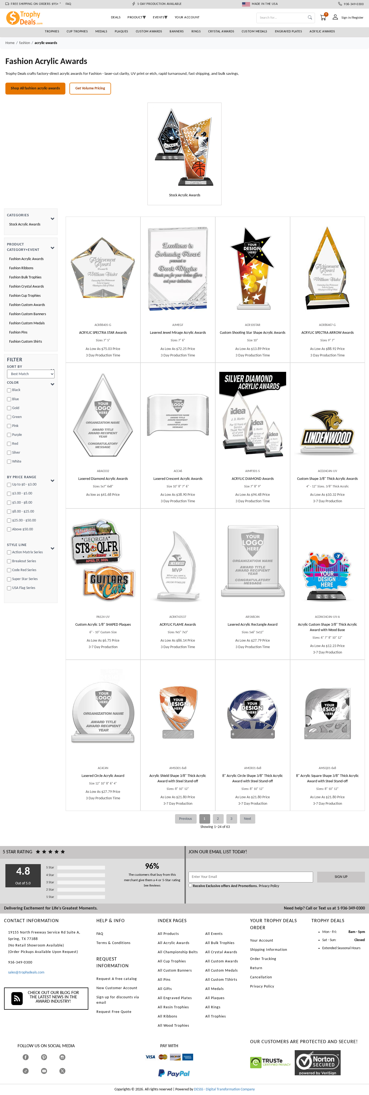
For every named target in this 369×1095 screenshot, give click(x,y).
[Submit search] (310, 18)
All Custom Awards (221, 961)
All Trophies (215, 1017)
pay (158, 1081)
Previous (186, 819)
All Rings (212, 1007)
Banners (177, 31)
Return (256, 968)
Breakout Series (24, 561)
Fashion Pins (18, 332)
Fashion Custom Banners (27, 314)
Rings (196, 31)
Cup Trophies (77, 31)
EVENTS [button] (158, 17)
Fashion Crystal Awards (26, 286)
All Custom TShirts (221, 980)
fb (31, 1057)
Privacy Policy (268, 886)
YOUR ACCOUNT (187, 17)
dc (171, 1063)
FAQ (68, 4)
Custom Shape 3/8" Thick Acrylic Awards (327, 479)
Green (17, 417)
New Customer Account (116, 988)
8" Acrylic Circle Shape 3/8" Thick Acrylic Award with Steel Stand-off (252, 778)
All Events (214, 934)
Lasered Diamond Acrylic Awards (103, 479)
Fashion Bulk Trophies (25, 277)
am (184, 1063)
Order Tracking (263, 959)
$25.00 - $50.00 (24, 520)
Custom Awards (149, 31)
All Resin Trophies (173, 1007)
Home (10, 43)
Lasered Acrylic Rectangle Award (252, 625)
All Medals (214, 989)
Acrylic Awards (322, 31)
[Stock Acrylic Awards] (184, 147)
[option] (184, 154)
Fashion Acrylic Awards (26, 259)
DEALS (116, 17)
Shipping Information (268, 950)
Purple (17, 435)
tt (30, 1071)
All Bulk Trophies (219, 943)
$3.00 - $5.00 (22, 493)
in (67, 1057)
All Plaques (214, 998)
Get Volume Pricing (90, 88)
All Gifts (165, 989)
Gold (15, 408)
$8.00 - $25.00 (23, 511)
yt (48, 1071)
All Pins (164, 980)
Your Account (261, 941)
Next (247, 819)
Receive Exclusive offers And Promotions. (225, 886)
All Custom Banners (175, 971)
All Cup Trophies (172, 961)
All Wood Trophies (173, 1026)
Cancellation (261, 977)
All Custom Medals (221, 971)
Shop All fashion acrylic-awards (35, 88)
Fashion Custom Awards (27, 305)
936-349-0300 (353, 4)
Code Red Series (24, 570)
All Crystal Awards (221, 952)
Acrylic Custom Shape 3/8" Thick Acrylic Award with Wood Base (327, 627)
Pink (15, 426)
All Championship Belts (178, 952)
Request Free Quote (114, 1012)
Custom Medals (254, 31)
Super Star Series (25, 579)
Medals (101, 31)
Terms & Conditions (113, 943)
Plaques (121, 31)
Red (15, 444)
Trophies (52, 31)
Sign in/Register (352, 17)
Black (16, 390)
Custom (252, 333)
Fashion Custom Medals (27, 323)
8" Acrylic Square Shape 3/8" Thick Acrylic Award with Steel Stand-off (327, 778)
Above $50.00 (22, 529)
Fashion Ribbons (21, 268)
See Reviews (152, 885)
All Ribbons (167, 1017)
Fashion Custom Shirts (25, 341)
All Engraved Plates (175, 998)
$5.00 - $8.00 (22, 502)
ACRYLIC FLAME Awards (178, 625)
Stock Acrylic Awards (24, 224)
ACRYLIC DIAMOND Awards (253, 479)
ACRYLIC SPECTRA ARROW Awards (327, 333)
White (16, 461)
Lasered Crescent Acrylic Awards (177, 479)
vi (146, 1063)
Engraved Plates (288, 31)
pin (43, 1063)
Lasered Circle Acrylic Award (103, 776)
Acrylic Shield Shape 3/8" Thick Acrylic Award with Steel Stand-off (177, 778)
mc (159, 1063)
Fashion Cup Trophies (25, 296)
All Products (168, 934)
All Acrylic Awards (173, 943)
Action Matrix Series (27, 552)
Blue (15, 399)
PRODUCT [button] (135, 17)
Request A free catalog (116, 979)
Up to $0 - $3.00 (24, 484)
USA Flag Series (23, 588)
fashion (24, 43)
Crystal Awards (221, 31)
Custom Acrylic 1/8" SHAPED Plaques (103, 625)
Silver (16, 452)
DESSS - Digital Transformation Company (224, 1089)
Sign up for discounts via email (117, 1000)
